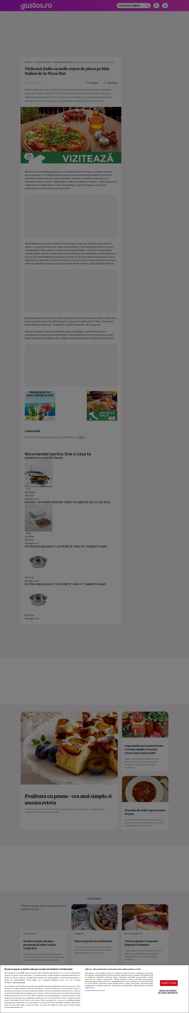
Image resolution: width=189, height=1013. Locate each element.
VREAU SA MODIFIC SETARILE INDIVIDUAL (168, 991)
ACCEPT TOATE (168, 983)
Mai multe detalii (19, 982)
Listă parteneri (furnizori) (95, 990)
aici (42, 998)
